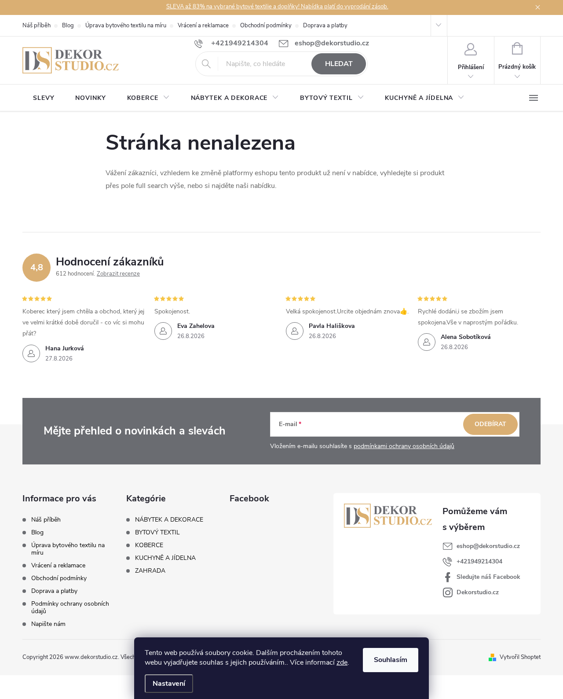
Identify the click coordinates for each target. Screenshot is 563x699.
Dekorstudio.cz (478, 592)
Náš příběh (36, 25)
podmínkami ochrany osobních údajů (404, 446)
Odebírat (490, 424)
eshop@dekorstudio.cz (488, 546)
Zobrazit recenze (118, 274)
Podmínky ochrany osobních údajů (70, 607)
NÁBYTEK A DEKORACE (169, 519)
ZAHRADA (150, 570)
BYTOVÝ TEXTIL (157, 532)
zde (341, 662)
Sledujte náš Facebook (488, 577)
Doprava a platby (325, 25)
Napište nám (48, 624)
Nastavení (169, 683)
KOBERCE (149, 545)
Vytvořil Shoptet (520, 657)
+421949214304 (479, 561)
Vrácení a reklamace (203, 25)
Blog (68, 25)
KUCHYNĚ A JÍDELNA (165, 558)
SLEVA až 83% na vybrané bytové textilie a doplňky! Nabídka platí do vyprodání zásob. (277, 7)
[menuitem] (43, 98)
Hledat (339, 64)
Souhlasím (390, 660)
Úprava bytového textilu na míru (125, 25)
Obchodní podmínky (266, 25)
